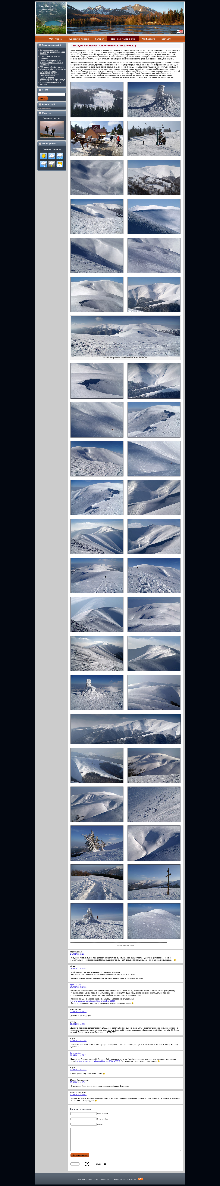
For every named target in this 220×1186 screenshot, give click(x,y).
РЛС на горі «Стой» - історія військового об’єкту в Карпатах (53, 68)
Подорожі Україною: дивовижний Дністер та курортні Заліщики (49, 73)
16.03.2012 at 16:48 (78, 968)
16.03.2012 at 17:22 (78, 987)
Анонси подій (48, 104)
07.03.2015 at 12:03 (78, 1095)
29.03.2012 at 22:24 (78, 1024)
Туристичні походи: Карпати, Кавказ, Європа (48, 11)
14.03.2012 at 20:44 (78, 954)
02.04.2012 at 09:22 (78, 1070)
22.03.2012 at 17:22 (78, 1012)
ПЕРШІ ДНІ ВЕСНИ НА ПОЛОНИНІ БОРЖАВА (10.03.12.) (103, 45)
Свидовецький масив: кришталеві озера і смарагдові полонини (52, 52)
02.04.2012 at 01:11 (78, 1055)
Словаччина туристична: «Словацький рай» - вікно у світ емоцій (51, 63)
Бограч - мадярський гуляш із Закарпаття (52, 83)
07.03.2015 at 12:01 (78, 1082)
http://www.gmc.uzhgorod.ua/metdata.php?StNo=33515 (92, 1001)
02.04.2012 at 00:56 (78, 1041)
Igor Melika (46, 6)
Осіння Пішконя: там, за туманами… (50, 57)
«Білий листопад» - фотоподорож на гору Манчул (52, 79)
